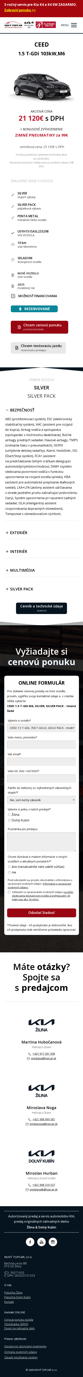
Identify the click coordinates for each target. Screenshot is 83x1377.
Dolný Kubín (20, 820)
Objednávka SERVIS (16, 1324)
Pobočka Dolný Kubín (17, 1297)
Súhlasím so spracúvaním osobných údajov (42, 895)
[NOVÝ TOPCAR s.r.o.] (30, 25)
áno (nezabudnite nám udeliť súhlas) (38, 867)
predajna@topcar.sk (43, 1058)
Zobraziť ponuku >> (20, 10)
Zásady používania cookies (21, 1357)
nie (14, 872)
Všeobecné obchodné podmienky (25, 1346)
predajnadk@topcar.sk (44, 1189)
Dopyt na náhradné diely (19, 1328)
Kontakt (9, 1302)
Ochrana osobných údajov (20, 1352)
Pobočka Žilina (13, 1292)
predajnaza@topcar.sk (44, 1124)
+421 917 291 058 (43, 1053)
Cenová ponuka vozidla (18, 1319)
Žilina (15, 815)
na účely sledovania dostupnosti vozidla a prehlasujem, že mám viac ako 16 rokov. (42, 895)
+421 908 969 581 (43, 1119)
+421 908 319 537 (43, 1185)
